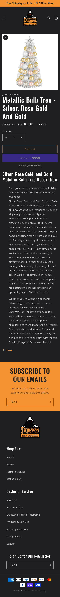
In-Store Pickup (15, 507)
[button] (4, 17)
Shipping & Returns (17, 529)
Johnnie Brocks (26, 591)
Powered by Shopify (39, 591)
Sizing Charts (13, 536)
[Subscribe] (49, 402)
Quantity (6, 131)
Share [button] (9, 350)
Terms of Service (16, 471)
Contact (10, 543)
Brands (10, 464)
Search (10, 457)
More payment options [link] (30, 165)
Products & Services (17, 521)
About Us (11, 500)
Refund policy (14, 478)
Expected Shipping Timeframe (23, 514)
